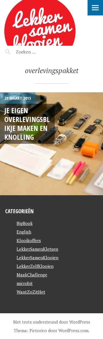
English (24, 232)
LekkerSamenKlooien (37, 257)
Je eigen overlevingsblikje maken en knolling (27, 123)
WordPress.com (73, 330)
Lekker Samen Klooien (34, 13)
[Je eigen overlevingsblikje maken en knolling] (51, 143)
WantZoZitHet (31, 292)
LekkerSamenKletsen (37, 249)
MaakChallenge (32, 275)
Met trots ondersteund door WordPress (51, 322)
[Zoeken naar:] (39, 52)
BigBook (25, 223)
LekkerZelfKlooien (35, 266)
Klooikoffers (29, 240)
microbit (25, 283)
